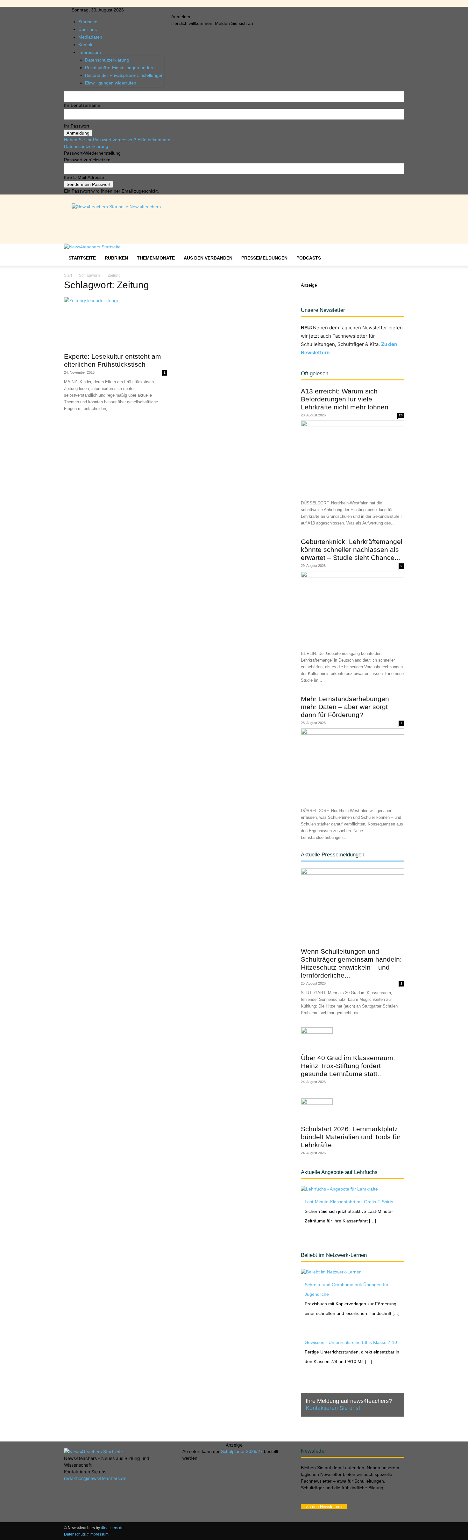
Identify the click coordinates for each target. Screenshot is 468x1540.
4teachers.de (112, 1528)
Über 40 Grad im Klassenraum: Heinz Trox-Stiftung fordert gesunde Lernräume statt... (348, 1065)
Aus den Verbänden (208, 257)
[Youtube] (200, 9)
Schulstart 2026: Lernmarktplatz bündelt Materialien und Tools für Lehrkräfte (351, 1136)
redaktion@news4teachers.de (95, 1478)
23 (401, 415)
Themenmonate (156, 257)
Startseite (87, 21)
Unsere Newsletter (323, 310)
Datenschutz (75, 1534)
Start (68, 275)
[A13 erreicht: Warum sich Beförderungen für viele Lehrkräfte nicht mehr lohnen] (352, 458)
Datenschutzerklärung (86, 146)
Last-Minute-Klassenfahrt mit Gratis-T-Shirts (349, 1201)
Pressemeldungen (264, 257)
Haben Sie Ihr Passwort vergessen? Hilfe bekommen (117, 139)
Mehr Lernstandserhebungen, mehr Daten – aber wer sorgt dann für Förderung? (346, 706)
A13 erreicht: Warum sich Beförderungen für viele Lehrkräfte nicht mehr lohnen (344, 399)
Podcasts (308, 257)
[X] (195, 9)
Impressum (99, 1534)
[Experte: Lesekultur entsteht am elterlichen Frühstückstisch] (115, 322)
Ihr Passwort (76, 125)
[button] (396, 251)
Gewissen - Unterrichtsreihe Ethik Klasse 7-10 (351, 1342)
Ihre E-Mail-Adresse (84, 177)
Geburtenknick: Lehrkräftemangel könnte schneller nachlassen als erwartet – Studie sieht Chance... (351, 549)
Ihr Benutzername (82, 105)
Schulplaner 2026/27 (242, 1451)
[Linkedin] (190, 9)
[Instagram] (186, 9)
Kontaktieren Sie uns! (333, 1408)
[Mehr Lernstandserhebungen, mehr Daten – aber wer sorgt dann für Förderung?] (352, 765)
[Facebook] (181, 9)
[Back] (211, 9)
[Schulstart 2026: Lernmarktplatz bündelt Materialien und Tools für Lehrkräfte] (352, 1109)
